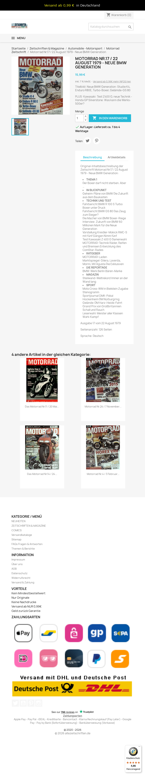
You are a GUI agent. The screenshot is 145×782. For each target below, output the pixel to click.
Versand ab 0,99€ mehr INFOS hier (112, 81)
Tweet (87, 140)
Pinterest (96, 140)
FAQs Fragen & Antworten (27, 544)
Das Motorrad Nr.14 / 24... (42, 474)
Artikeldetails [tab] (116, 157)
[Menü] (139, 747)
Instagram (38, 703)
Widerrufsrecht (20, 578)
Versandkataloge (21, 535)
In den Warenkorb (109, 118)
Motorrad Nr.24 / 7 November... (103, 406)
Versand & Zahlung (22, 582)
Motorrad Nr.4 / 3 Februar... (103, 474)
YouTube (23, 703)
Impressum (18, 559)
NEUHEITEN (18, 521)
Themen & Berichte (23, 548)
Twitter (15, 703)
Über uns (17, 564)
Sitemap (16, 539)
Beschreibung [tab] (92, 157)
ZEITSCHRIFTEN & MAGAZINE (28, 525)
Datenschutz (19, 573)
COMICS (16, 530)
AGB (14, 568)
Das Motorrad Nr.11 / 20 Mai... (42, 406)
